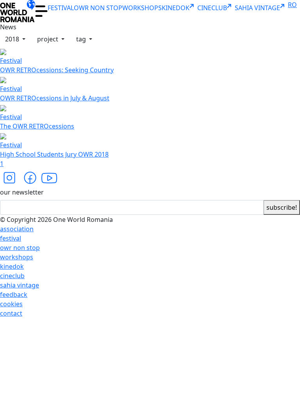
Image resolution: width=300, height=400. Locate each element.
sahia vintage (19, 285)
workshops (16, 257)
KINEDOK (175, 8)
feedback (13, 294)
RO (292, 4)
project (48, 39)
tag (82, 39)
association (17, 229)
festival (10, 238)
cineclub (12, 275)
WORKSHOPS (142, 8)
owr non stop (20, 247)
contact (11, 313)
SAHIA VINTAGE (257, 8)
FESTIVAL (61, 8)
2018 (13, 39)
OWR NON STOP (98, 8)
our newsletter (22, 192)
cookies (11, 304)
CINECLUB (212, 8)
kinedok (12, 266)
